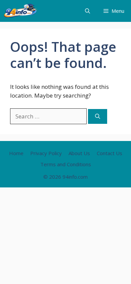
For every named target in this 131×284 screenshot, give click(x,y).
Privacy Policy (46, 153)
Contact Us (109, 153)
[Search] (97, 116)
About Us (79, 153)
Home (16, 153)
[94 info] (20, 11)
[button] (87, 11)
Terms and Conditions (65, 164)
